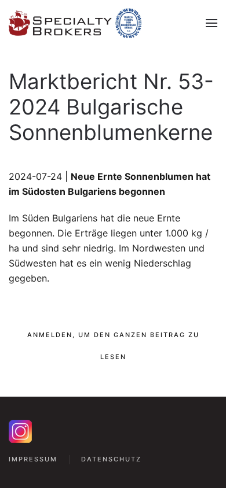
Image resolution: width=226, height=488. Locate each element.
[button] (211, 23)
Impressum (33, 459)
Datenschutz (111, 459)
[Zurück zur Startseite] (75, 23)
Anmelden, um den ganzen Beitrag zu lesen (113, 346)
